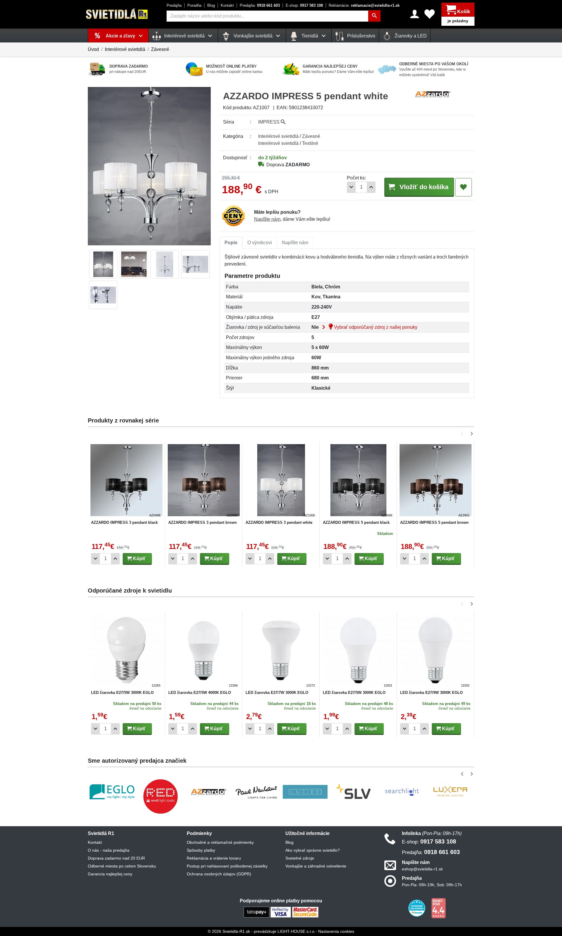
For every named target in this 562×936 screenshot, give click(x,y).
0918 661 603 (260, 5)
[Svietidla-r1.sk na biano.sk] (438, 908)
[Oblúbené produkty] (429, 14)
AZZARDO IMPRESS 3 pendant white (279, 522)
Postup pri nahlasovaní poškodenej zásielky (227, 866)
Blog (211, 5)
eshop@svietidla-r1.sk (422, 869)
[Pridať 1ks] (371, 187)
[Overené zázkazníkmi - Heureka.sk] (417, 908)
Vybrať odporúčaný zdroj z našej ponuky (375, 327)
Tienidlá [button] (309, 35)
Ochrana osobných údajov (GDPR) (219, 874)
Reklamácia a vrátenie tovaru (214, 858)
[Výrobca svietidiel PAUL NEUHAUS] (257, 791)
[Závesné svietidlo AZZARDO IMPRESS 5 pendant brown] (435, 481)
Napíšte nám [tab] (295, 242)
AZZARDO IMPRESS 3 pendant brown (202, 522)
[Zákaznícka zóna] (414, 14)
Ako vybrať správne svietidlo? (312, 850)
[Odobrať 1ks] (351, 187)
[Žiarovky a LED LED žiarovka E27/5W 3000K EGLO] (126, 651)
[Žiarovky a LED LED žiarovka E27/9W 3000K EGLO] (435, 651)
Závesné (160, 49)
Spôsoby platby (201, 850)
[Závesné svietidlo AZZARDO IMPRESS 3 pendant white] (281, 481)
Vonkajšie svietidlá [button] (253, 35)
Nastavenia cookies (336, 931)
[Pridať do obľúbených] (463, 187)
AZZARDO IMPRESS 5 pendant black (356, 522)
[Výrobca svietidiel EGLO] (112, 792)
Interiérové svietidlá (125, 49)
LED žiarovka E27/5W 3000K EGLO (122, 692)
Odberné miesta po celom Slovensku (122, 866)
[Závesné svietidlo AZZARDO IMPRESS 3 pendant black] (126, 481)
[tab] (231, 243)
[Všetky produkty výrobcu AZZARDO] (432, 93)
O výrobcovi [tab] (259, 242)
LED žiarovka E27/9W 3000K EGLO (431, 692)
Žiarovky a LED (410, 35)
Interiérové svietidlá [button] (184, 35)
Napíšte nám (267, 219)
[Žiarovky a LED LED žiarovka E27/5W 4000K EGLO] (203, 651)
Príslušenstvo (360, 35)
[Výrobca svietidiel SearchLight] (402, 792)
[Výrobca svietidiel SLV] (353, 792)
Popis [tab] (231, 242)
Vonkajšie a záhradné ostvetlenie (315, 866)
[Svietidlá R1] (117, 13)
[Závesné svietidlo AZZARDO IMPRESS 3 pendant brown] (203, 481)
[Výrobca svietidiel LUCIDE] (305, 792)
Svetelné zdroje (299, 858)
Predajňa (174, 5)
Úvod (93, 49)
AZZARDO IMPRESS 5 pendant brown (434, 522)
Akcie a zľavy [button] (121, 35)
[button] (463, 434)
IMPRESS (269, 121)
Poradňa (194, 5)
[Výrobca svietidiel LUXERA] (450, 791)
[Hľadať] (374, 16)
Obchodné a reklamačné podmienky (220, 842)
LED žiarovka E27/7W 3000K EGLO (277, 692)
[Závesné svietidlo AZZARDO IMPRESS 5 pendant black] (358, 481)
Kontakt (227, 5)
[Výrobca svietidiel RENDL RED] (160, 796)
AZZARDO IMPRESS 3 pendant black (124, 522)
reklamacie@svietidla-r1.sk (364, 5)
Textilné (310, 143)
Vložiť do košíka (423, 187)
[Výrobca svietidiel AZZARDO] (208, 792)
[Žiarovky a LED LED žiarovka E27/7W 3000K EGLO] (281, 651)
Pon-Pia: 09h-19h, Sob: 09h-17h (432, 884)
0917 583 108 (304, 5)
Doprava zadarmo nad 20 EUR (116, 858)
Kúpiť (139, 558)
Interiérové (278, 136)
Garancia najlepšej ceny (110, 874)
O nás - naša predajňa (108, 850)
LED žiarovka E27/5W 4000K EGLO (199, 692)
